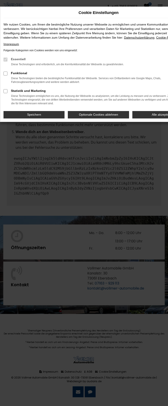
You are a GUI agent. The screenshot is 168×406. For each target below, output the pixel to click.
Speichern (34, 114)
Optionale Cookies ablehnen (98, 114)
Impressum (11, 44)
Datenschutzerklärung (139, 37)
